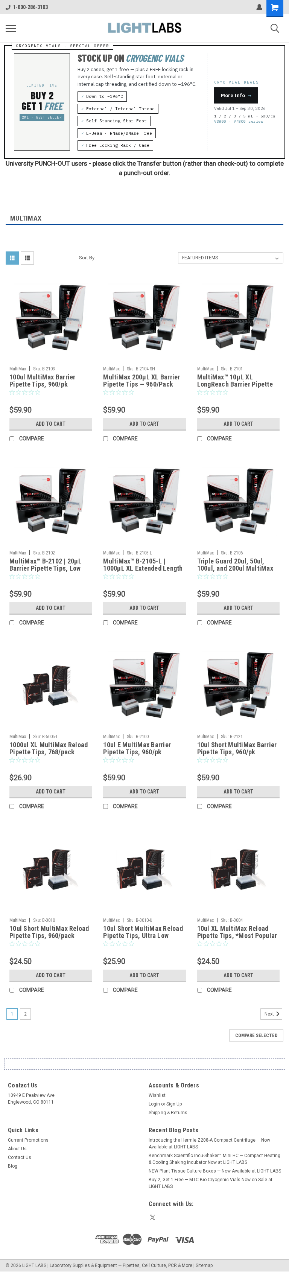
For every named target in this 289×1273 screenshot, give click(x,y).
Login (154, 1104)
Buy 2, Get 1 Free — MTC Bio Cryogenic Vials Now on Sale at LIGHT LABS (210, 1183)
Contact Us (19, 1157)
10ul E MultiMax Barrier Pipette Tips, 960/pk (137, 748)
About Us (17, 1148)
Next (270, 1014)
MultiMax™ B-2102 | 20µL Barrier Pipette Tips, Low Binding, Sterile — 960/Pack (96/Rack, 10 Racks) (49, 565)
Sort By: (87, 257)
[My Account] (259, 7)
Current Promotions (28, 1140)
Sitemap (204, 1265)
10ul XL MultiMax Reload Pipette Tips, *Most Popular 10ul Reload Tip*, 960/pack (237, 932)
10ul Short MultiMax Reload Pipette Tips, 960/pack (49, 932)
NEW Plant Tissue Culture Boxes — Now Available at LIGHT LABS (215, 1171)
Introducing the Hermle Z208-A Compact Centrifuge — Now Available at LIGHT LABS (209, 1143)
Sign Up (174, 1104)
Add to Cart (50, 424)
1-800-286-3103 (30, 7)
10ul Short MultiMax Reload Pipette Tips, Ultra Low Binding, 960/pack (143, 932)
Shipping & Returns (168, 1112)
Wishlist (157, 1095)
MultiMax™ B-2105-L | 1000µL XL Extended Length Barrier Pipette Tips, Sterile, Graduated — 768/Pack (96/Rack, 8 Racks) (144, 565)
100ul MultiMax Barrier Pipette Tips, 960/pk (42, 380)
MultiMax (17, 369)
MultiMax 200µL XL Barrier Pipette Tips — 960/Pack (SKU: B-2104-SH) (141, 380)
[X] (152, 1217)
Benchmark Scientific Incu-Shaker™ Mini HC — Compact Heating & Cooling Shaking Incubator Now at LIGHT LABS (214, 1159)
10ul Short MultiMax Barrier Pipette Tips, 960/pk (237, 748)
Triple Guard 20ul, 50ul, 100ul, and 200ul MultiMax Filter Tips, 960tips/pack (235, 565)
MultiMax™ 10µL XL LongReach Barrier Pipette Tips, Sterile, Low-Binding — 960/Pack (237, 380)
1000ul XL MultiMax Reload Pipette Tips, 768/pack (48, 748)
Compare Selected (256, 1035)
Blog (12, 1166)
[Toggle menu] (11, 28)
